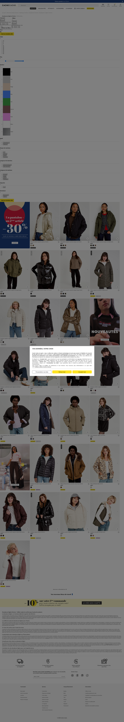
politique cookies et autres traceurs (43, 366)
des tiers (80, 359)
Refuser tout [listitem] (62, 372)
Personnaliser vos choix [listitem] (42, 372)
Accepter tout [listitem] (82, 372)
